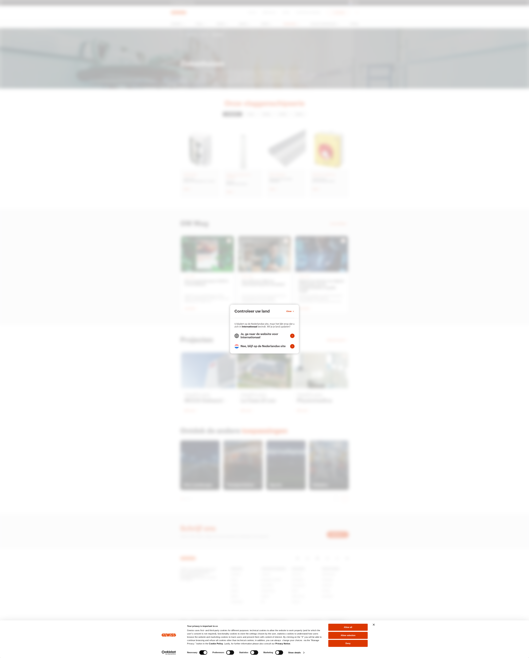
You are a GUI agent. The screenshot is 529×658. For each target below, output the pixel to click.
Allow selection (348, 635)
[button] (264, 336)
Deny (348, 643)
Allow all (348, 627)
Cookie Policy (216, 643)
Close (289, 311)
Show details (294, 652)
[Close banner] (374, 625)
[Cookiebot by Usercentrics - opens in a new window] (169, 653)
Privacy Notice (282, 643)
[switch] (230, 652)
